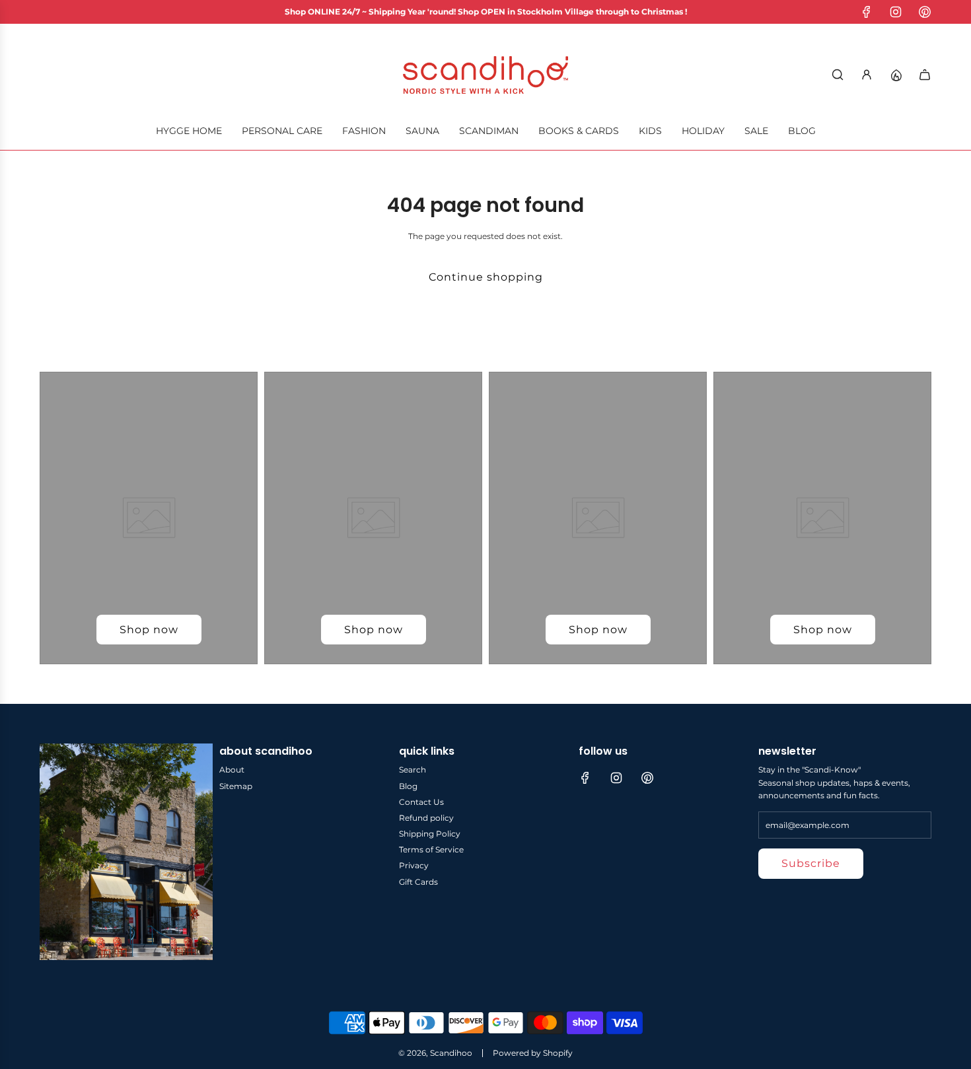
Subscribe (810, 863)
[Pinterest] (924, 11)
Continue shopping (486, 277)
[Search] (837, 74)
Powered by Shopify (533, 1053)
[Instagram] (895, 11)
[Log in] (866, 74)
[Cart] (924, 74)
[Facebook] (866, 11)
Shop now (149, 629)
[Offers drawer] (895, 74)
